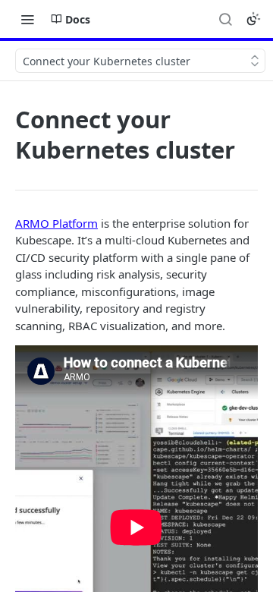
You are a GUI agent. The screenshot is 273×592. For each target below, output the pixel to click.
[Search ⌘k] (225, 19)
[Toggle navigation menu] (27, 19)
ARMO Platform (56, 223)
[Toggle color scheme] (253, 19)
